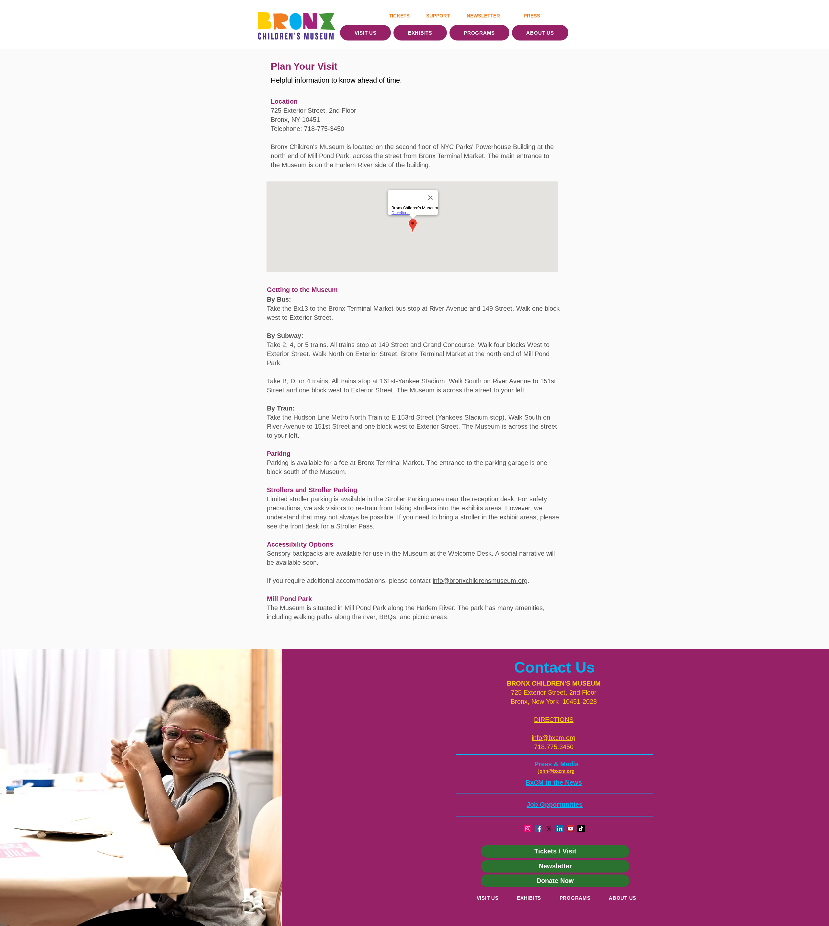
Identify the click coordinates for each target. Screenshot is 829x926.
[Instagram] (527, 828)
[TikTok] (581, 828)
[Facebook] (538, 828)
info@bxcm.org (553, 737)
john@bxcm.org (556, 771)
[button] (553, 719)
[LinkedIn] (559, 828)
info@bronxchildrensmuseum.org (480, 580)
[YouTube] (570, 828)
